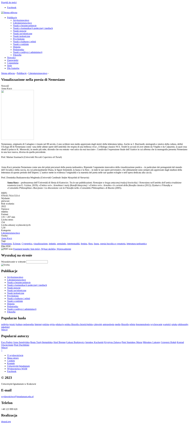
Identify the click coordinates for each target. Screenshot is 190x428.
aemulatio (61, 243)
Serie (9, 65)
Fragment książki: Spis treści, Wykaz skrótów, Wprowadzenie (42, 249)
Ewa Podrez (7, 342)
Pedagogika (18, 49)
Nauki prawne (19, 31)
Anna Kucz (6, 238)
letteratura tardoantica (137, 243)
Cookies (11, 360)
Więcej (4, 329)
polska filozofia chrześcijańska (78, 324)
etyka (52, 324)
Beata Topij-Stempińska (41, 342)
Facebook (11, 7)
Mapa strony (13, 358)
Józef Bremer (59, 342)
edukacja (60, 324)
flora (90, 243)
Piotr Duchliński (21, 345)
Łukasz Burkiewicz (75, 342)
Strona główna (8, 73)
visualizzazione (40, 243)
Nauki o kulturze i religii (24, 41)
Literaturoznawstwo (22, 23)
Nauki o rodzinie (21, 44)
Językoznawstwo (21, 20)
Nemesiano (6, 243)
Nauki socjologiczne (22, 33)
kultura (19, 324)
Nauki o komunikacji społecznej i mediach (33, 28)
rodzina (45, 324)
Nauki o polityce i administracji (27, 52)
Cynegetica (27, 243)
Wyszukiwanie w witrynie (13, 261)
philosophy (183, 324)
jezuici (12, 324)
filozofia (125, 324)
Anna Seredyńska (21, 342)
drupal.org (6, 421)
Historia (16, 47)
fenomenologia (143, 324)
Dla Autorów (13, 68)
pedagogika (28, 324)
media (118, 324)
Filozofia (17, 55)
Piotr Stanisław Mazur (132, 342)
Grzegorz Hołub (168, 342)
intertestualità (73, 243)
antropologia (108, 324)
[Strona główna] (9, 12)
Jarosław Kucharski (94, 342)
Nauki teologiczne (21, 36)
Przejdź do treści (9, 2)
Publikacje (12, 17)
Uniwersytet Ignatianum (18, 366)
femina (84, 243)
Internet (38, 324)
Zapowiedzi (12, 60)
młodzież (5, 327)
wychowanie (156, 324)
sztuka (174, 324)
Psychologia (18, 39)
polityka (5, 324)
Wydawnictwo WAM (17, 368)
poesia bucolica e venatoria (112, 243)
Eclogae (16, 243)
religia (132, 324)
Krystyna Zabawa (112, 342)
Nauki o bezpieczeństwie (25, 25)
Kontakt (11, 363)
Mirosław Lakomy (151, 342)
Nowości (11, 57)
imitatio (52, 243)
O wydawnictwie (15, 355)
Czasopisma (12, 63)
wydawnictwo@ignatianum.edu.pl (17, 396)
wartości (167, 324)
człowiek (98, 324)
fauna (96, 243)
